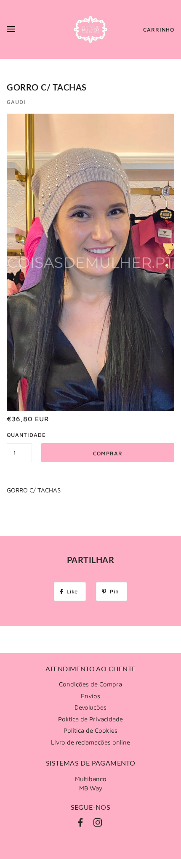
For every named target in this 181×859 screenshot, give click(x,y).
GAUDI (16, 101)
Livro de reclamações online (90, 742)
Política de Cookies (90, 730)
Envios (90, 695)
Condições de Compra (90, 684)
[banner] (90, 29)
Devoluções (90, 707)
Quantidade (19, 434)
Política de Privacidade (90, 719)
